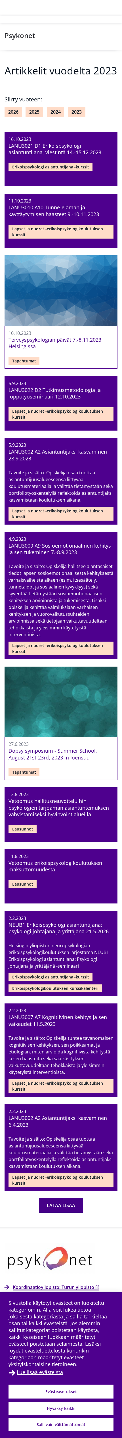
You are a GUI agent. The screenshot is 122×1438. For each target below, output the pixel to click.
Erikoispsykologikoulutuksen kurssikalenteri (55, 988)
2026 (13, 112)
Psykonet (20, 35)
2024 (56, 112)
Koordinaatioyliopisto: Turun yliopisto (53, 1287)
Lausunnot (22, 829)
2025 (34, 112)
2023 (76, 112)
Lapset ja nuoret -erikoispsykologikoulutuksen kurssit (57, 231)
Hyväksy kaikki (61, 1408)
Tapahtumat (24, 361)
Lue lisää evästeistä (40, 1372)
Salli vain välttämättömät (61, 1424)
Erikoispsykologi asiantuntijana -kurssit (50, 167)
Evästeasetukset (61, 1391)
